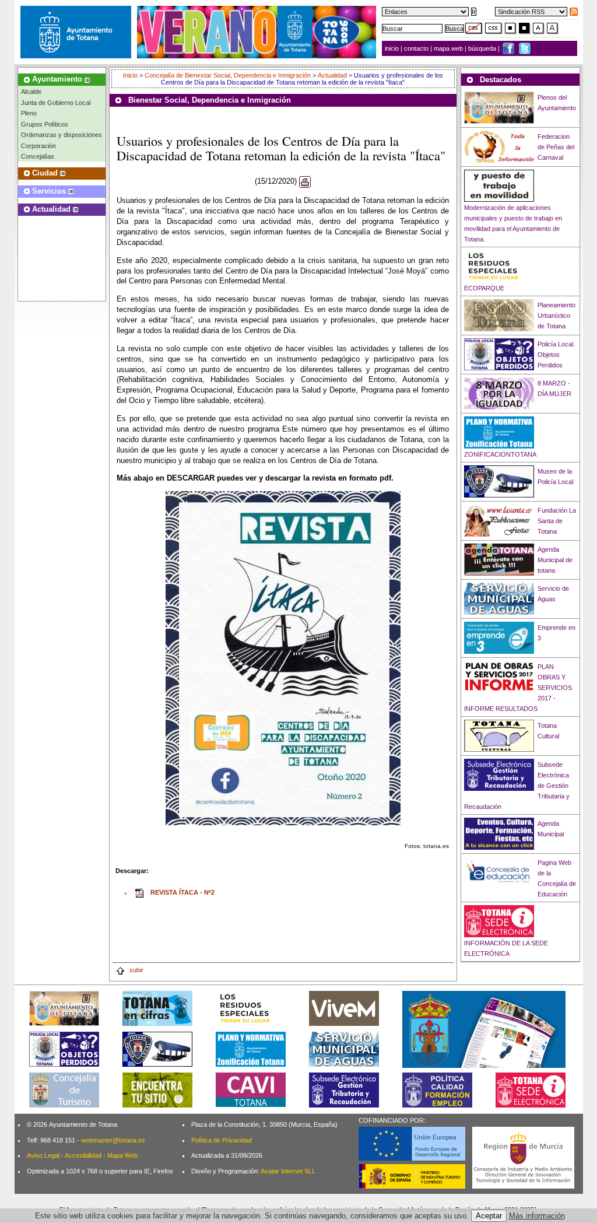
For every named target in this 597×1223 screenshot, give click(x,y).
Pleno (29, 113)
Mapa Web (122, 1155)
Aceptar (489, 1215)
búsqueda (483, 48)
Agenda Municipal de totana (555, 560)
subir (135, 969)
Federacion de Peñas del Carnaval (556, 147)
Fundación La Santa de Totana (557, 521)
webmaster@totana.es (113, 1140)
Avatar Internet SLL (288, 1171)
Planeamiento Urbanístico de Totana (556, 316)
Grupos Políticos (44, 124)
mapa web (449, 48)
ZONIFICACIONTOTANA (500, 454)
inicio (393, 48)
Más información (537, 1215)
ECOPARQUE (484, 288)
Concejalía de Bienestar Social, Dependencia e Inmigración (228, 75)
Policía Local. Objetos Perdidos (556, 355)
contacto (416, 48)
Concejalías (37, 156)
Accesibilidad (83, 1155)
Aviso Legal (43, 1155)
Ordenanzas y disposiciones (61, 134)
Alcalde (31, 91)
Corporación (38, 145)
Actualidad (332, 75)
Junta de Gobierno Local (55, 102)
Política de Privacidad (221, 1140)
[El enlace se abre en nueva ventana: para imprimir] (305, 181)
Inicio (131, 75)
